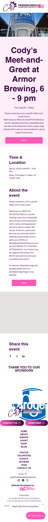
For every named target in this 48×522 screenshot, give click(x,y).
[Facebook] (23, 480)
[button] (36, 423)
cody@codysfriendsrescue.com (23, 477)
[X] (27, 480)
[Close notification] (43, 504)
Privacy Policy (24, 495)
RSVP (24, 140)
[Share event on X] (17, 356)
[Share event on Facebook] (10, 356)
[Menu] (41, 6)
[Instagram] (18, 480)
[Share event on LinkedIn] (23, 356)
